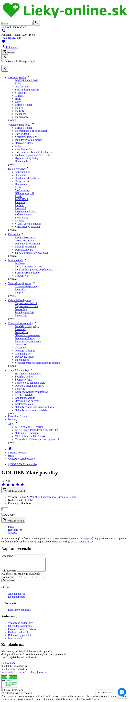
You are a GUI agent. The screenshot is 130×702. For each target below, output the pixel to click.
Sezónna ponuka (17, 77)
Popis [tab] (11, 526)
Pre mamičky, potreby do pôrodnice (34, 269)
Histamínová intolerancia (28, 373)
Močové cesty (22, 190)
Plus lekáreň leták (17, 416)
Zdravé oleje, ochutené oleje (30, 382)
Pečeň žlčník (21, 199)
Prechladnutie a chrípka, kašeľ (31, 130)
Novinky (13, 419)
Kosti (18, 187)
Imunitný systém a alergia (28, 139)
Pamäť (18, 196)
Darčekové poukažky (19, 609)
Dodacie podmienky (19, 632)
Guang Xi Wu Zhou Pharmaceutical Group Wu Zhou (47, 497)
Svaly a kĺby (21, 217)
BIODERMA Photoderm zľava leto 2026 (37, 429)
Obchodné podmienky (20, 626)
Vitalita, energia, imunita (28, 223)
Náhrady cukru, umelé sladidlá (31, 410)
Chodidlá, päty (23, 353)
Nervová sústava (24, 142)
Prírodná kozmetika (25, 246)
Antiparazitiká (22, 172)
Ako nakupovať (16, 593)
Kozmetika (14, 234)
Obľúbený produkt (14, 490)
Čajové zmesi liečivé (26, 303)
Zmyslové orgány (24, 149)
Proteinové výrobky (25, 211)
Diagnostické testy (25, 338)
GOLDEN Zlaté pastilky (21, 458)
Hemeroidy (21, 184)
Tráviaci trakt (22, 133)
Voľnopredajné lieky (19, 124)
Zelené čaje (21, 315)
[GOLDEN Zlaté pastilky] (22, 464)
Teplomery (20, 344)
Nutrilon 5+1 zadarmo (27, 433)
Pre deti (19, 107)
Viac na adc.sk (85, 541)
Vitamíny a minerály (26, 136)
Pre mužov (20, 113)
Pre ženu (19, 205)
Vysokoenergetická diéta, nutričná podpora (37, 362)
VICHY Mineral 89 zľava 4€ (30, 436)
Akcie (11, 423)
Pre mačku (20, 289)
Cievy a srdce (22, 181)
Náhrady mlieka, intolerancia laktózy (34, 407)
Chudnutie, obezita (25, 397)
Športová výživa (23, 379)
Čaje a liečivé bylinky (19, 300)
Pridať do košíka (13, 519)
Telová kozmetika (24, 240)
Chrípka (19, 95)
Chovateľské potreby (26, 286)
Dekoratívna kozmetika (27, 243)
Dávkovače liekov (24, 356)
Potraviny (20, 388)
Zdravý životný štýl (19, 370)
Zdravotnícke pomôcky (20, 323)
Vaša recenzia (8, 570)
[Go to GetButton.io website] (121, 698)
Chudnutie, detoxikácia (27, 178)
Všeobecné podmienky (20, 622)
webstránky (7, 672)
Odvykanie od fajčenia (27, 400)
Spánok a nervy (23, 214)
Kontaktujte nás (16, 596)
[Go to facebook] (122, 692)
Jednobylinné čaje (24, 312)
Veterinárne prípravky (19, 283)
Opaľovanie (21, 86)
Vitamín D (20, 92)
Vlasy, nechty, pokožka (27, 226)
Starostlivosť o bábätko (27, 272)
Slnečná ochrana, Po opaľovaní (31, 252)
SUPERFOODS (24, 394)
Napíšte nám (8, 662)
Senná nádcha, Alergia (27, 89)
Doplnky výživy (17, 168)
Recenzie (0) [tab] (15, 529)
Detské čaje (21, 309)
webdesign (21, 672)
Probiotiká (20, 208)
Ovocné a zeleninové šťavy (29, 385)
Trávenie (19, 220)
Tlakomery (21, 347)
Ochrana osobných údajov (22, 629)
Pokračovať (8, 580)
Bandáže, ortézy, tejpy (27, 326)
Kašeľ (18, 83)
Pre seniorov (21, 116)
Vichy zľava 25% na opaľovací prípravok (37, 439)
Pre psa (19, 292)
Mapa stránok (15, 638)
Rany (18, 101)
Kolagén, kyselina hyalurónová (31, 391)
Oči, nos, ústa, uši (24, 193)
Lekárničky (21, 329)
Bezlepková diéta (24, 403)
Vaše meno (7, 555)
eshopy (33, 672)
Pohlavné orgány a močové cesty (32, 155)
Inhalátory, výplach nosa (28, 341)
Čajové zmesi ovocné (26, 306)
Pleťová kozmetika (25, 237)
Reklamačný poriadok (20, 635)
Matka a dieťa (15, 260)
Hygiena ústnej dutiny (26, 158)
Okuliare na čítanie (25, 350)
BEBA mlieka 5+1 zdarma (29, 426)
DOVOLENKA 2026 (26, 80)
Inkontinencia (22, 359)
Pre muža (20, 202)
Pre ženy (19, 110)
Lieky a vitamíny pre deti (28, 266)
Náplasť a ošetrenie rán (27, 335)
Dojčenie (20, 263)
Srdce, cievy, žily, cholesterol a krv (33, 152)
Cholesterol (21, 175)
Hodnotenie (7, 577)
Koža (18, 146)
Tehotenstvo (21, 275)
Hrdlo (18, 98)
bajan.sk (42, 672)
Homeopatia (21, 161)
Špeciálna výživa (24, 376)
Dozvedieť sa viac (91, 699)
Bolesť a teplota (23, 104)
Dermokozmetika (24, 249)
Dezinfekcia (21, 332)
